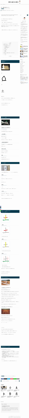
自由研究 (21, 72)
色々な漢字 (22, 63)
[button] (2, 378)
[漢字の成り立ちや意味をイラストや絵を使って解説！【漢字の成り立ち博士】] (14, 2)
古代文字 (21, 64)
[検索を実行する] (27, 15)
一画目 (5, 53)
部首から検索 (22, 71)
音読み (5, 50)
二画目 (5, 54)
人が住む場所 (6, 46)
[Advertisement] (10, 36)
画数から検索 (22, 70)
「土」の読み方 (5, 49)
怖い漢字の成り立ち (22, 65)
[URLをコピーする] (17, 378)
